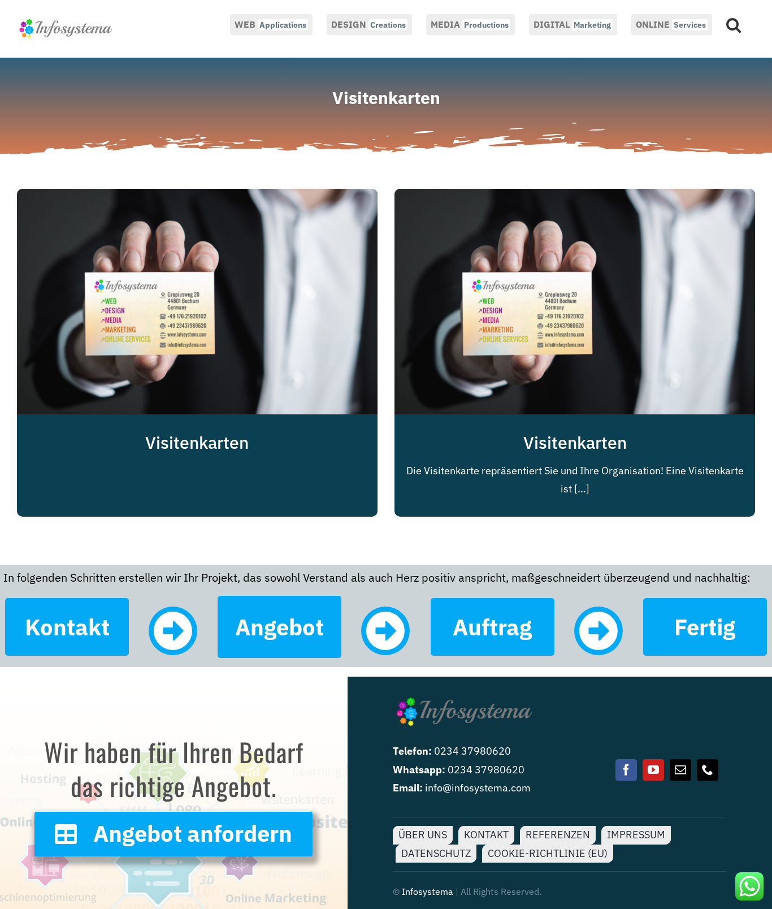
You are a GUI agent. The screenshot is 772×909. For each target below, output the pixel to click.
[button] (733, 23)
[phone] (707, 770)
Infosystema (427, 891)
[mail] (680, 770)
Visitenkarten (197, 442)
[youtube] (653, 770)
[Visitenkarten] (197, 197)
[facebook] (626, 770)
